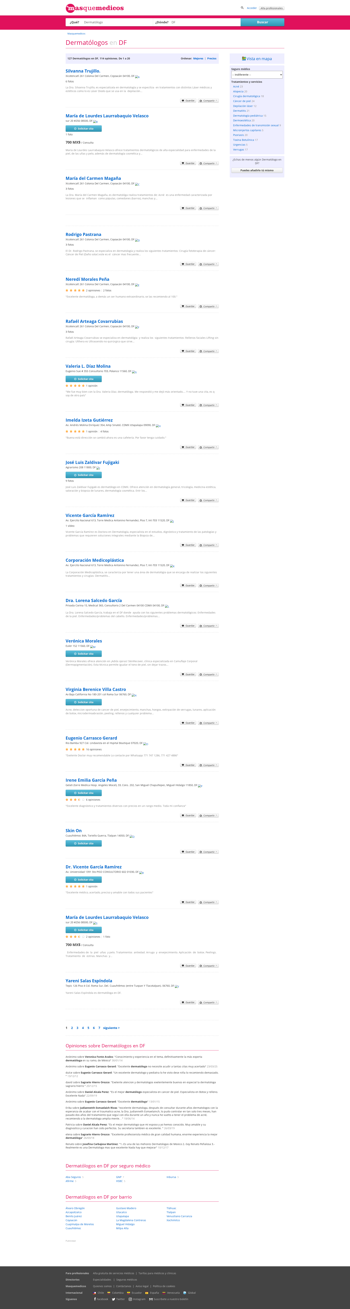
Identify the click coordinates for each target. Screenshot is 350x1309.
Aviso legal (142, 1286)
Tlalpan (171, 1212)
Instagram (139, 1299)
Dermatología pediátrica (248, 115)
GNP (118, 1177)
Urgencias (239, 144)
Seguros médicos (126, 1279)
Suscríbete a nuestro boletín (171, 1299)
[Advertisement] (257, 233)
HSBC (119, 1181)
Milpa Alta (122, 1228)
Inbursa (171, 1177)
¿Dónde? (161, 22)
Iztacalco (121, 1212)
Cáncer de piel (242, 101)
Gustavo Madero (126, 1208)
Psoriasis (238, 135)
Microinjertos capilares (247, 130)
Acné (236, 86)
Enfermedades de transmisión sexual (256, 125)
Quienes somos (102, 1286)
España (154, 1292)
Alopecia (238, 91)
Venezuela (173, 1292)
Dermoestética (242, 120)
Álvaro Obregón (75, 1208)
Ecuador (137, 1292)
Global (192, 1292)
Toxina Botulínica (243, 140)
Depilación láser (243, 106)
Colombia (118, 1292)
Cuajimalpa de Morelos (80, 1224)
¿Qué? (74, 22)
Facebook (102, 1299)
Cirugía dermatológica (246, 96)
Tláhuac (171, 1208)
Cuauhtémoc (73, 1228)
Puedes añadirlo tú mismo (257, 170)
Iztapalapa (122, 1216)
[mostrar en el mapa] (137, 76)
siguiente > (111, 1028)
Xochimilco (173, 1220)
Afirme (70, 1181)
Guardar (190, 100)
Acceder (252, 8)
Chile (101, 1292)
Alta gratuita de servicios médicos (113, 1273)
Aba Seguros (73, 1177)
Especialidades (102, 1279)
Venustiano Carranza (179, 1216)
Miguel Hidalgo (125, 1224)
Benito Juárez (74, 1216)
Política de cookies (164, 1286)
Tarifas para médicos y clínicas (157, 1273)
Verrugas (238, 149)
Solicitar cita (85, 128)
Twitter (120, 1299)
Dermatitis (239, 110)
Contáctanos (123, 1286)
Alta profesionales (272, 8)
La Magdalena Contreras (131, 1220)
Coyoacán (71, 1220)
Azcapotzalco (73, 1212)
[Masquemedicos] (95, 12)
